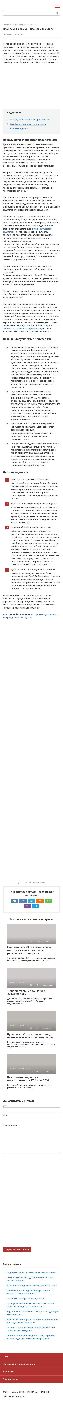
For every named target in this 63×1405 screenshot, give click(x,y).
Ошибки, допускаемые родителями (28, 124)
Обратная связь (11, 1379)
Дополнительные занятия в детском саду (26, 992)
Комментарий (10, 1125)
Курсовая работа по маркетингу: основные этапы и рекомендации (30, 1035)
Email (5, 1115)
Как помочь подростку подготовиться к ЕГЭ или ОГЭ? (28, 1079)
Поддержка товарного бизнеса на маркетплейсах (32, 1272)
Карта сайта (9, 1371)
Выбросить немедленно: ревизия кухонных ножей (32, 1285)
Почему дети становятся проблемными (30, 119)
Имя (5, 1105)
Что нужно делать (19, 128)
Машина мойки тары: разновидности (25, 1298)
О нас (5, 1356)
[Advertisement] (31, 751)
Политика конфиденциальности (19, 1364)
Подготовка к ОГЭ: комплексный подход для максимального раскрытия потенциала (29, 950)
